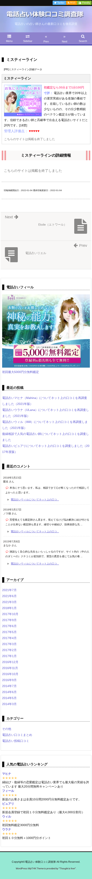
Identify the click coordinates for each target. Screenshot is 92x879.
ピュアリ (8, 803)
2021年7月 (9, 590)
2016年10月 (10, 674)
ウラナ (6, 829)
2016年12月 (10, 662)
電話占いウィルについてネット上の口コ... (35, 499)
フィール (8, 790)
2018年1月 (9, 608)
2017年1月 (9, 656)
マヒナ (6, 773)
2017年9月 (9, 620)
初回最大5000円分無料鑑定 (20, 372)
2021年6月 (9, 596)
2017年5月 (9, 632)
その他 (6, 729)
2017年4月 (9, 638)
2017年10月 (10, 614)
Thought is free (67, 868)
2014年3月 (9, 704)
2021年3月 (9, 602)
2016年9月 (9, 680)
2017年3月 (9, 644)
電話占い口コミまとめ (17, 735)
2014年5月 (9, 698)
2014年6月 (9, 692)
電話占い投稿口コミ (15, 741)
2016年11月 (10, 668)
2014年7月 (9, 686)
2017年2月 (9, 650)
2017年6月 (9, 626)
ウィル (6, 816)
